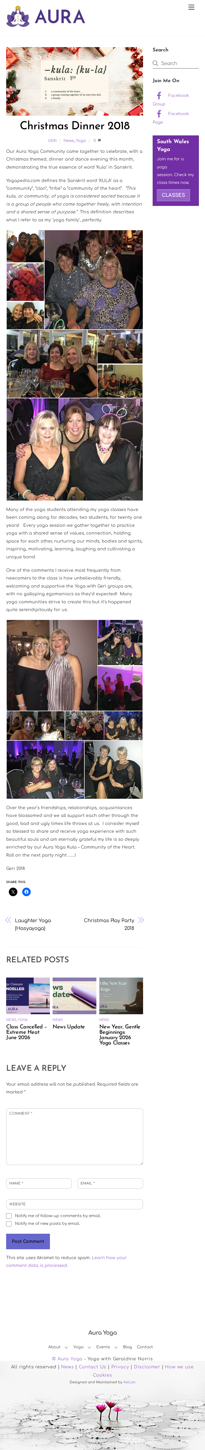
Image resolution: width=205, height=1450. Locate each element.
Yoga (81, 141)
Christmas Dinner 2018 (74, 126)
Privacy (120, 1367)
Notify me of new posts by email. (47, 1223)
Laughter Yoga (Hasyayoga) (33, 924)
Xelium (129, 1382)
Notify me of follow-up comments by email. (58, 1216)
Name (16, 1183)
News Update (69, 1027)
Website (17, 1204)
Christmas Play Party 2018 (109, 924)
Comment (21, 1113)
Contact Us (92, 1367)
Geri (52, 141)
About (54, 1347)
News (69, 141)
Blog (127, 1347)
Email (88, 1183)
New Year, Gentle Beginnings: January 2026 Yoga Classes (119, 1035)
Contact (145, 1347)
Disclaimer (147, 1367)
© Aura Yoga (67, 1359)
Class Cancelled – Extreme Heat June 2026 (26, 1032)
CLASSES (173, 195)
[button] (25, 246)
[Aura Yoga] (45, 24)
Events (103, 1347)
